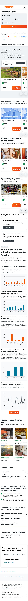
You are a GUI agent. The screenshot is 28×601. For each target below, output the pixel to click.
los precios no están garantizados (8, 588)
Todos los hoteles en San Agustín (8, 571)
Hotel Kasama (5, 196)
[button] (2, 7)
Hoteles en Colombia (9, 578)
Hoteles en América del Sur (20, 576)
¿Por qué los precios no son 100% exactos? (12, 597)
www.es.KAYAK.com (5, 576)
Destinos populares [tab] (15, 554)
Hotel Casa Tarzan (6, 160)
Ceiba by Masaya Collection (9, 79)
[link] (8, 227)
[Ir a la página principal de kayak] (9, 7)
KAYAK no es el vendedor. (8, 592)
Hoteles (11, 576)
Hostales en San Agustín (9, 562)
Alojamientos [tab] (6, 554)
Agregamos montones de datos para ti (11, 594)
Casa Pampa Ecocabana (8, 120)
